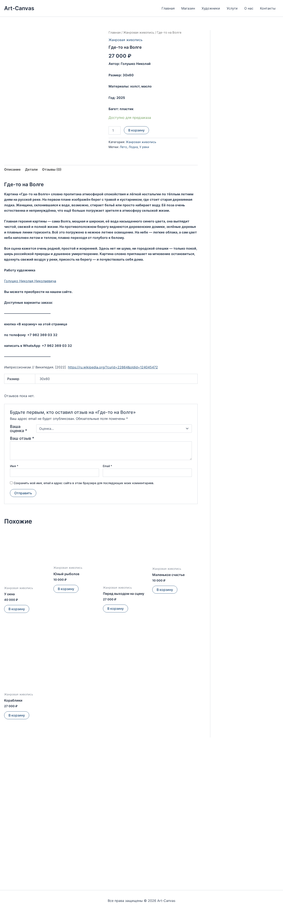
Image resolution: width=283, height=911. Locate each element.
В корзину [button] (16, 609)
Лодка (133, 147)
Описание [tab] (12, 169)
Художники (211, 8)
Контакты (268, 8)
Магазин (188, 8)
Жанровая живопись (138, 32)
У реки (144, 147)
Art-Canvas (19, 8)
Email (107, 466)
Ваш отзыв (22, 438)
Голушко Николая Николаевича (30, 281)
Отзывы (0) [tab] (52, 169)
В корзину (136, 130)
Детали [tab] (31, 169)
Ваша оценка (18, 428)
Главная (168, 8)
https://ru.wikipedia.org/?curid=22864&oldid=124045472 (113, 367)
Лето (123, 147)
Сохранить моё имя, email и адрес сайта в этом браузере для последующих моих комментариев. (84, 483)
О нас (248, 8)
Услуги (232, 8)
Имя (14, 466)
